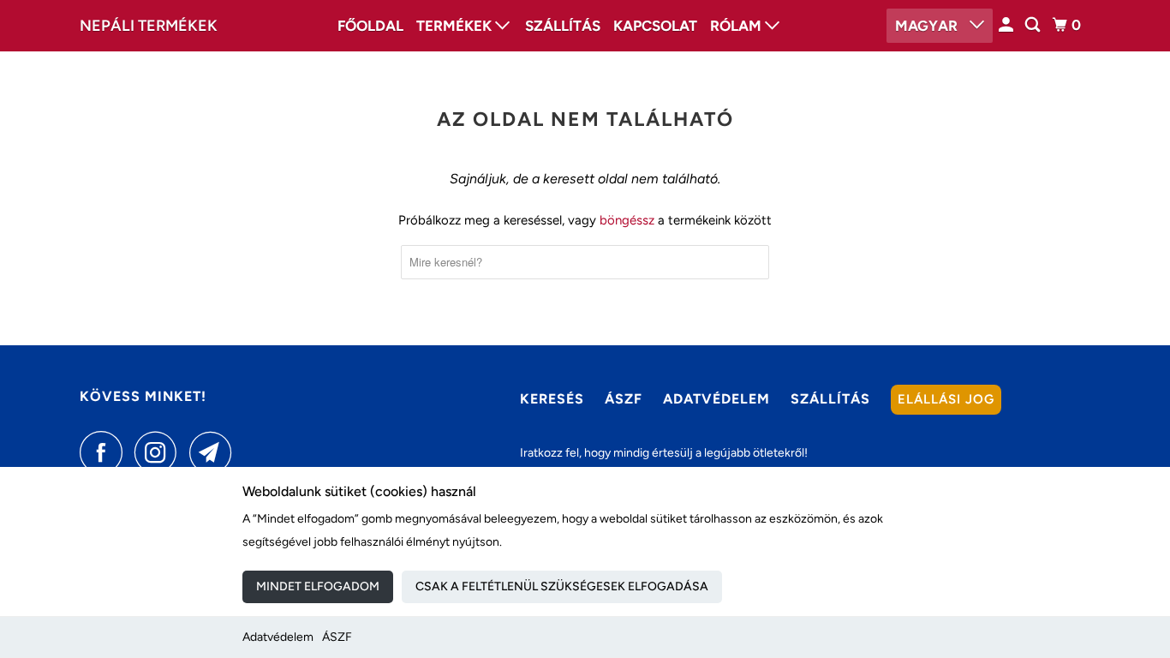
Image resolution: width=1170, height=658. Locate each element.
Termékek (455, 25)
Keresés (552, 399)
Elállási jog (946, 399)
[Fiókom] (1007, 25)
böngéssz (627, 220)
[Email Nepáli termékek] (215, 452)
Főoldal (370, 25)
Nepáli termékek (149, 25)
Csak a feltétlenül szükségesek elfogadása (561, 586)
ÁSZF (337, 637)
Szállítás (562, 25)
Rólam (737, 25)
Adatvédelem (277, 637)
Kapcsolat (655, 25)
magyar (928, 25)
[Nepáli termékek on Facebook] (105, 452)
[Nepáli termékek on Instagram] (160, 452)
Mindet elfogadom (317, 586)
